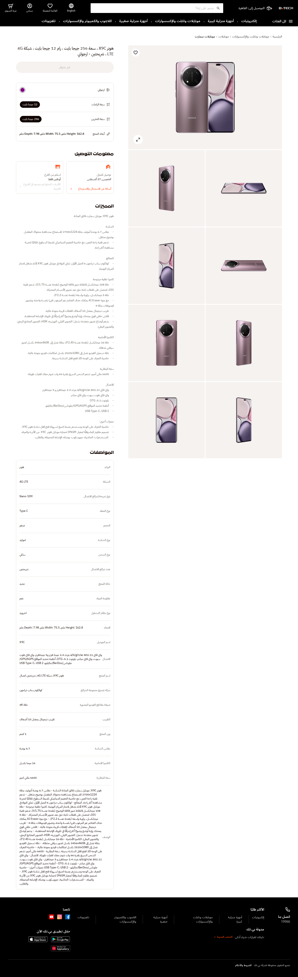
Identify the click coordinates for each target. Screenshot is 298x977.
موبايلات (223, 36)
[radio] (22, 90)
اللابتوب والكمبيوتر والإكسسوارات (87, 21)
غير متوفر (64, 67)
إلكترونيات (249, 21)
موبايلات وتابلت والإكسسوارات (177, 21)
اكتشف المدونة (225, 937)
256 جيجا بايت (31, 119)
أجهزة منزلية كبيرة (221, 21)
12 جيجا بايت (30, 104)
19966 (285, 921)
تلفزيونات (49, 21)
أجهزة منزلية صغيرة (133, 21)
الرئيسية (277, 36)
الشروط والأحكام (243, 965)
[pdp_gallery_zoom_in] (205, 97)
